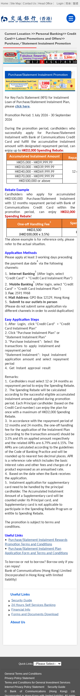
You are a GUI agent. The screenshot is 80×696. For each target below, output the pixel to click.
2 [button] (37, 62)
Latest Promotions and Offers (38, 38)
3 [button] (42, 62)
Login (60, 3)
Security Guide (21, 600)
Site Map (15, 3)
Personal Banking (49, 33)
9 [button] (70, 62)
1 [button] (33, 62)
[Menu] (70, 18)
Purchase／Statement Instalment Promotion (38, 43)
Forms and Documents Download (34, 614)
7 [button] (61, 62)
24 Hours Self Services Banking (33, 605)
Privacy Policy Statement (19, 678)
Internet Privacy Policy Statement (24, 687)
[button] (28, 62)
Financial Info (20, 609)
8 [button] (65, 62)
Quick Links (26, 663)
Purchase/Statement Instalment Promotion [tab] (38, 74)
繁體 (75, 3)
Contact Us (29, 3)
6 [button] (56, 62)
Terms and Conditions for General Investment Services (37, 682)
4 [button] (47, 62)
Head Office (45, 3)
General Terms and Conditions (23, 673)
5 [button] (51, 62)
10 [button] (74, 62)
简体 (68, 3)
